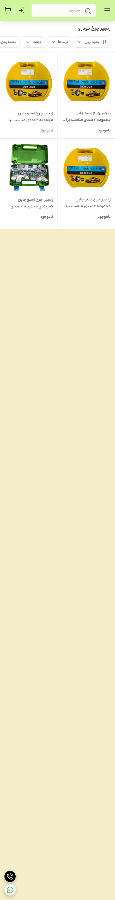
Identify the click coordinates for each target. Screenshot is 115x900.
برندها (63, 42)
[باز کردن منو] (106, 10)
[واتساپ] (10, 890)
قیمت (37, 42)
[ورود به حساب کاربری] (22, 10)
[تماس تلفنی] (10, 876)
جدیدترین (92, 42)
